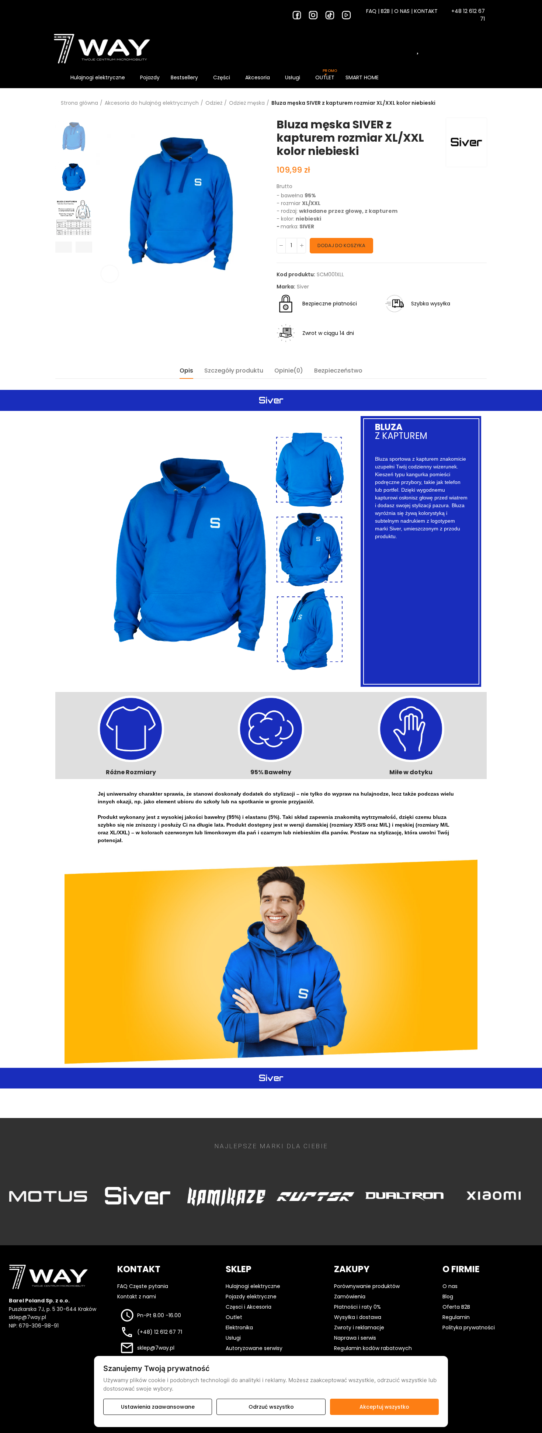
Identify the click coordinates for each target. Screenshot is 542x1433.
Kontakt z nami (136, 1296)
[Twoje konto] (446, 48)
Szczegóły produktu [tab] (233, 370)
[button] (63, 247)
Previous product (462, 103)
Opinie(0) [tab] (288, 370)
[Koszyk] (474, 49)
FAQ (371, 11)
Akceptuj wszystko (384, 1406)
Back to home (472, 103)
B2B (385, 11)
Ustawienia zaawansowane (158, 1406)
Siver (303, 286)
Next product (481, 103)
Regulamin (456, 1317)
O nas (450, 1286)
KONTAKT (426, 11)
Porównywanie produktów (367, 1286)
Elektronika (239, 1327)
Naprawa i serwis (355, 1338)
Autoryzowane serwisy (254, 1348)
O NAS (402, 11)
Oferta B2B (456, 1307)
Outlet (234, 1317)
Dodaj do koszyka (341, 245)
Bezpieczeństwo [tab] (338, 370)
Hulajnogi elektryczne (253, 1286)
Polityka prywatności (468, 1327)
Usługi (233, 1338)
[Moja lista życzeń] (418, 48)
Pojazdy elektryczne (251, 1296)
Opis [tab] (186, 370)
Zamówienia (349, 1296)
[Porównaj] (390, 48)
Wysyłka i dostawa (357, 1317)
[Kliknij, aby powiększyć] (109, 274)
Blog (447, 1296)
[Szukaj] (362, 48)
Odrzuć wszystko (271, 1406)
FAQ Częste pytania (142, 1286)
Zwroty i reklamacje (359, 1327)
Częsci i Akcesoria (248, 1307)
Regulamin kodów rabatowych (373, 1348)
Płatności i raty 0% (357, 1307)
